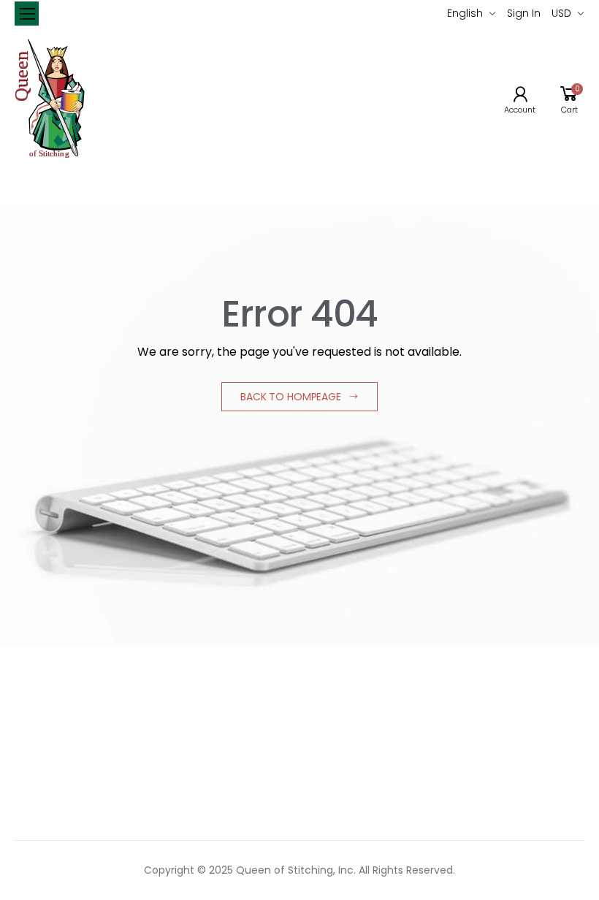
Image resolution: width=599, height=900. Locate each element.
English (465, 13)
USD (561, 13)
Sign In (524, 13)
